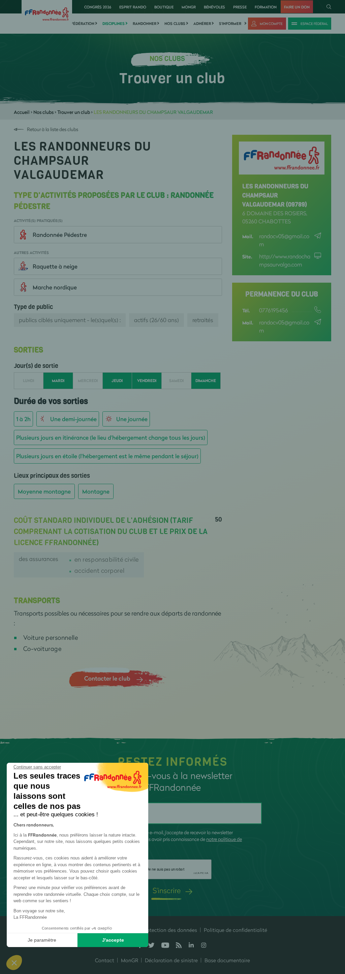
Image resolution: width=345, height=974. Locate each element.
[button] (14, 962)
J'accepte (113, 940)
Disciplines (113, 23)
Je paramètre (42, 940)
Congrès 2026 (97, 6)
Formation (266, 6)
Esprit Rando (132, 6)
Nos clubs (174, 23)
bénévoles (214, 6)
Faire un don (297, 6)
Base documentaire (227, 960)
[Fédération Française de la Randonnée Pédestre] (47, 13)
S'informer (230, 23)
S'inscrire (167, 890)
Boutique (164, 6)
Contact (104, 960)
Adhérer (202, 23)
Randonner (144, 23)
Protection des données (169, 929)
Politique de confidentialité (235, 929)
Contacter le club (107, 678)
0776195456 (273, 310)
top (333, 928)
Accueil (22, 112)
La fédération (79, 23)
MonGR (189, 6)
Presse (240, 6)
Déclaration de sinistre (171, 960)
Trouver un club (73, 112)
